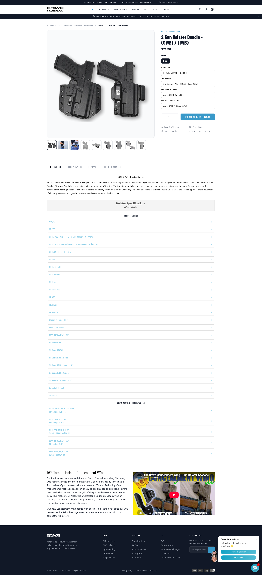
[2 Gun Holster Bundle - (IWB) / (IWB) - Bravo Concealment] (141, 145)
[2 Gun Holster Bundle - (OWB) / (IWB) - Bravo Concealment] (52, 145)
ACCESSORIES (119, 9)
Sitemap (153, 571)
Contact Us (165, 553)
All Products (53, 25)
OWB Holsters (109, 545)
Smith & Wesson (139, 549)
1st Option (165, 67)
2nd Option (166, 78)
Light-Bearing (109, 549)
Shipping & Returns (111, 167)
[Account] (206, 9)
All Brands (136, 557)
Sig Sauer (136, 545)
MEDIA (146, 9)
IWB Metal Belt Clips (170, 100)
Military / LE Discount (170, 557)
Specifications (75, 167)
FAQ (162, 541)
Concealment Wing (169, 89)
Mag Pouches (109, 557)
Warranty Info (167, 545)
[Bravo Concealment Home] (55, 9)
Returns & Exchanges (170, 549)
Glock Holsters (138, 541)
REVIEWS (135, 9)
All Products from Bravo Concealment (77, 25)
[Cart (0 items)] (212, 9)
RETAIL (167, 9)
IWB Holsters (108, 541)
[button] (255, 568)
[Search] (200, 9)
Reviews (92, 167)
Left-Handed (108, 553)
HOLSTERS (103, 9)
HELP (155, 9)
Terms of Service (141, 571)
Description (56, 167)
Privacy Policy (127, 571)
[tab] (131, 205)
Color (163, 56)
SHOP (91, 9)
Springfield (137, 553)
